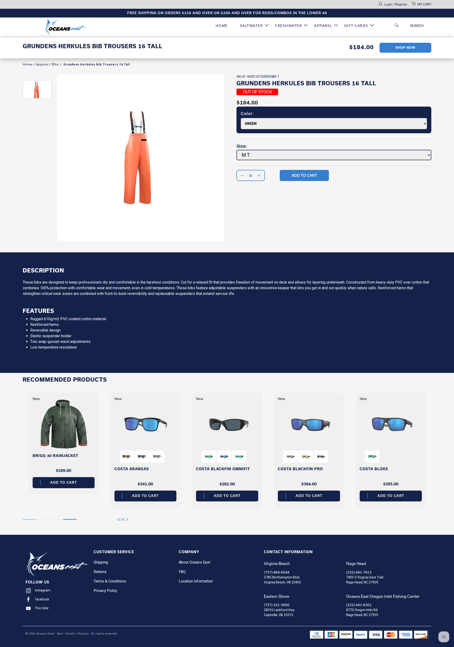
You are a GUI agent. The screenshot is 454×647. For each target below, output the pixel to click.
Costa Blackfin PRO (300, 469)
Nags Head (356, 563)
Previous (119, 519)
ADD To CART (304, 175)
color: (247, 113)
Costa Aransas (131, 469)
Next (128, 519)
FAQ (182, 571)
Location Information (196, 581)
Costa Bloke (374, 469)
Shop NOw (405, 47)
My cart (424, 4)
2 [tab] (43, 517)
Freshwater (288, 26)
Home (222, 26)
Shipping (101, 562)
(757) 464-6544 (276, 572)
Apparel (323, 26)
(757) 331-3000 (276, 605)
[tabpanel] (64, 443)
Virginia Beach (277, 563)
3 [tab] (56, 517)
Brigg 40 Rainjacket (55, 456)
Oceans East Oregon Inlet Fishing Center (382, 596)
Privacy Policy (105, 590)
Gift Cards (356, 26)
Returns (100, 571)
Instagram (42, 590)
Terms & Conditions (110, 581)
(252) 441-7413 (358, 572)
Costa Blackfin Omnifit (223, 469)
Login (388, 4)
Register (401, 4)
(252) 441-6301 (359, 605)
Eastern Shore (276, 596)
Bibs (55, 64)
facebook (42, 599)
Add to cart (63, 482)
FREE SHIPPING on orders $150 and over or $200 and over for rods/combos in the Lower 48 (227, 13)
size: (241, 146)
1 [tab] (29, 517)
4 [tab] (70, 517)
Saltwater (251, 26)
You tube (41, 608)
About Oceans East (194, 562)
